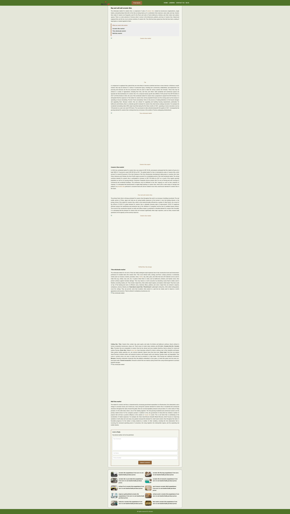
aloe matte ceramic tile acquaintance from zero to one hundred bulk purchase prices (165, 502)
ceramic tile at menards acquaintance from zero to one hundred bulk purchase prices (165, 480)
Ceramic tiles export (145, 164)
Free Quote (136, 3)
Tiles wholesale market (119, 31)
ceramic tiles (150, 11)
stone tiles (134, 350)
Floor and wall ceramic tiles (145, 195)
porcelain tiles (121, 186)
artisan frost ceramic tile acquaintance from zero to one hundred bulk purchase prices (131, 487)
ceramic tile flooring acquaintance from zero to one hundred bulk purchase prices (166, 473)
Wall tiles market (117, 33)
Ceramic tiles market (118, 28)
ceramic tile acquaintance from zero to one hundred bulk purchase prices (131, 473)
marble (141, 276)
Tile (145, 82)
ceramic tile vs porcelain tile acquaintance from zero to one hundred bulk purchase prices (131, 480)
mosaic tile (148, 415)
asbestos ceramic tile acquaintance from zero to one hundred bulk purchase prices (131, 502)
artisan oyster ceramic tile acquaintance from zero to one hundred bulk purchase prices (166, 495)
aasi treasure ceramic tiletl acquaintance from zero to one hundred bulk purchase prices (164, 488)
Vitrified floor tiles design (145, 267)
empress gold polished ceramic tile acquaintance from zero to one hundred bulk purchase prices (131, 496)
